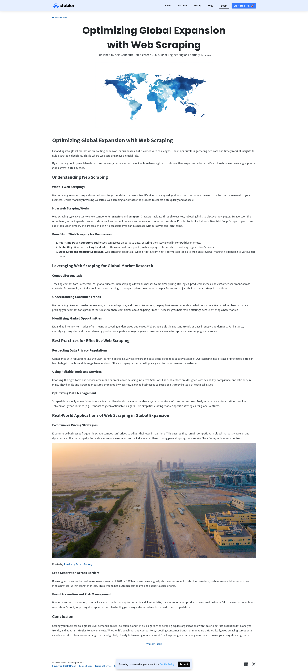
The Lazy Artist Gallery (78, 564)
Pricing (197, 5)
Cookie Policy (85, 665)
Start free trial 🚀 (244, 5)
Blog (210, 5)
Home (168, 5)
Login (224, 5)
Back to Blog (60, 17)
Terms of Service (103, 665)
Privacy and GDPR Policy (64, 665)
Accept (184, 664)
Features (182, 5)
